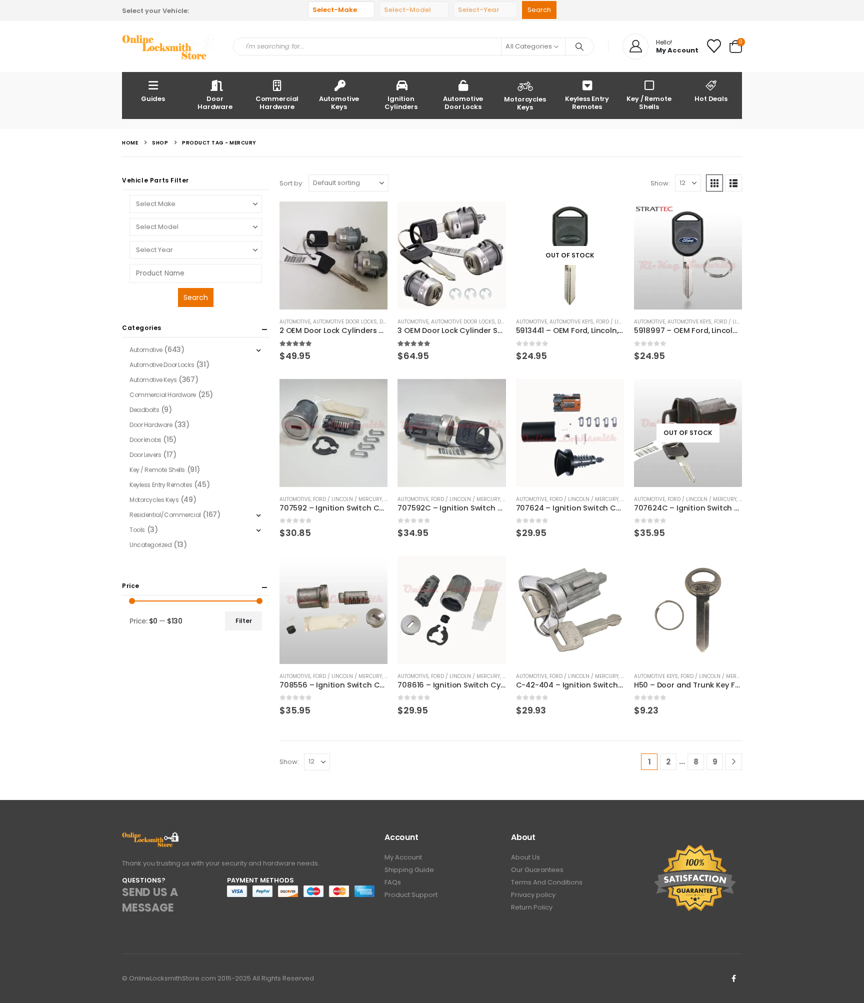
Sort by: (292, 183)
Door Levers (145, 454)
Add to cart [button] (371, 218)
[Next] (734, 762)
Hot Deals (711, 99)
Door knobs (146, 440)
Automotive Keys (339, 103)
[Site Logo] (170, 47)
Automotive (295, 322)
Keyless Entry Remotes (587, 103)
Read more (607, 218)
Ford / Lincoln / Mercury (347, 499)
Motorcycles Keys (525, 103)
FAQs (392, 882)
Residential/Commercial (165, 514)
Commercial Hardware (277, 103)
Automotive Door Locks (463, 103)
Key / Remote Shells (648, 103)
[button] (714, 183)
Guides (153, 99)
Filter (244, 620)
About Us (525, 857)
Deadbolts (144, 410)
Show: (660, 183)
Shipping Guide (409, 869)
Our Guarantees (537, 869)
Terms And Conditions (546, 882)
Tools (137, 530)
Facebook (733, 978)
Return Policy (531, 907)
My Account (403, 857)
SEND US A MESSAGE (150, 900)
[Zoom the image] (151, 837)
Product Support (411, 895)
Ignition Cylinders (401, 103)
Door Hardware (215, 103)
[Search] (580, 46)
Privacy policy (533, 895)
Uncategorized (151, 544)
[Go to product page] (334, 256)
